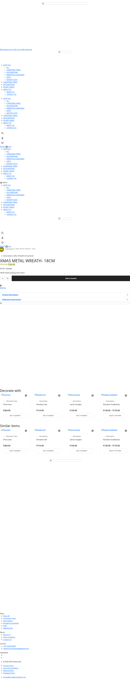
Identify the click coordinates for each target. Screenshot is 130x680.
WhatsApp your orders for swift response (16, 49)
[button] (65, 182)
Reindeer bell (41, 404)
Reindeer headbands (111, 404)
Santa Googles (76, 404)
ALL (7, 67)
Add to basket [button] (15, 416)
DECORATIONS (12, 72)
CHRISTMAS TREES (13, 70)
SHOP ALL (7, 65)
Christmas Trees (11, 401)
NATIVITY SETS (11, 80)
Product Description (10, 295)
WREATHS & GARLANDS (15, 75)
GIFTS (8, 77)
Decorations (10, 249)
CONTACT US (11, 94)
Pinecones (7, 404)
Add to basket (70, 278)
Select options (115, 416)
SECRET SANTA (8, 87)
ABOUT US (7, 89)
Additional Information (11, 299)
